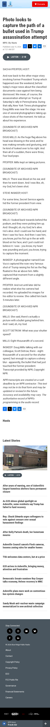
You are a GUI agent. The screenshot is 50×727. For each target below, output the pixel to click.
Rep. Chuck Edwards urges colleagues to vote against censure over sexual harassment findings (23, 519)
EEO (7, 674)
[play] (4, 723)
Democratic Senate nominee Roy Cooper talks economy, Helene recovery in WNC (23, 580)
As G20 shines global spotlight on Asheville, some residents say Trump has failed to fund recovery (23, 504)
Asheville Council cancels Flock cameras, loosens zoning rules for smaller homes (23, 546)
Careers (9, 698)
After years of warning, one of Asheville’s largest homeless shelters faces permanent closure (24, 488)
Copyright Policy (13, 662)
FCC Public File (12, 680)
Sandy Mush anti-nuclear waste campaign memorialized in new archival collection (23, 605)
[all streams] (46, 723)
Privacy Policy (12, 668)
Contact (9, 656)
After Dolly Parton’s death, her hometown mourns (23, 533)
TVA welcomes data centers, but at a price (24, 556)
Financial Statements (15, 692)
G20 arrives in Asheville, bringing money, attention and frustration (23, 568)
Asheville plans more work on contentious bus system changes (24, 592)
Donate (41, 4)
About (8, 650)
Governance (11, 686)
